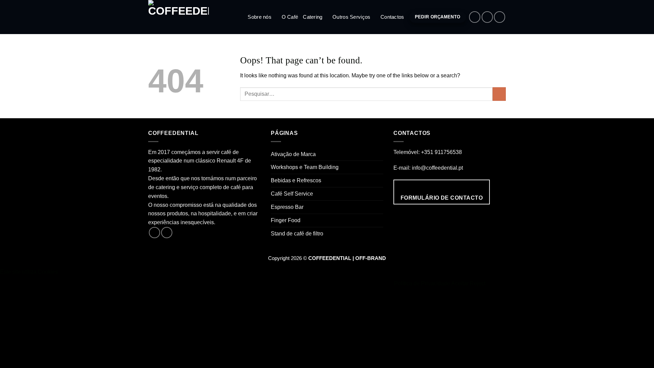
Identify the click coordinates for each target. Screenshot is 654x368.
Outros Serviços (351, 17)
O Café (290, 17)
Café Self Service (292, 193)
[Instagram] (487, 16)
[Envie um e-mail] (499, 16)
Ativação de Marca (293, 154)
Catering (312, 17)
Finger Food (285, 220)
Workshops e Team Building (305, 167)
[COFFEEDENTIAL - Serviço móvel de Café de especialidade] (182, 17)
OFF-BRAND (370, 258)
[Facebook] (474, 16)
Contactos (392, 17)
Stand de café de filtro (297, 233)
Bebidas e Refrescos (296, 180)
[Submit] (499, 94)
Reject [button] (477, 283)
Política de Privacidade (422, 283)
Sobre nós (259, 17)
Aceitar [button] (459, 283)
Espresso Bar (287, 207)
